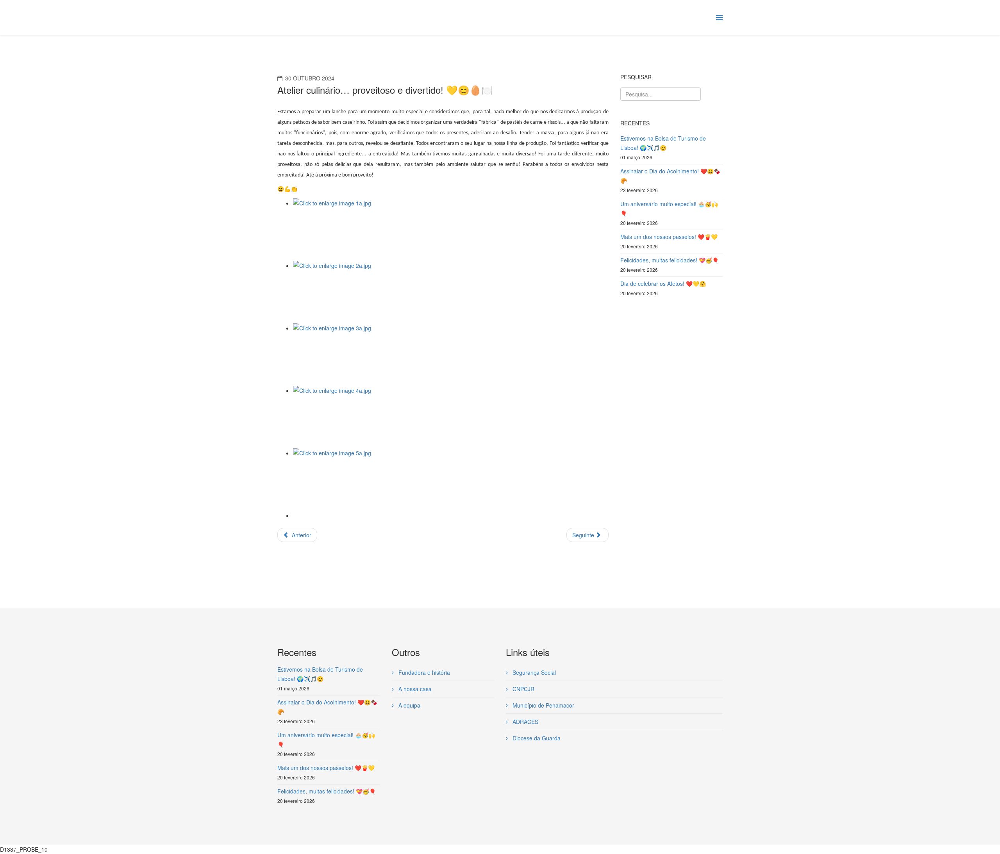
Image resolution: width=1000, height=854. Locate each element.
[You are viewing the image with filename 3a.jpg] (451, 354)
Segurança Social (533, 672)
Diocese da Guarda (536, 738)
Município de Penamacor (542, 705)
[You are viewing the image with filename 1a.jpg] (451, 229)
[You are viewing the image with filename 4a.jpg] (451, 417)
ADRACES (524, 722)
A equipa (408, 705)
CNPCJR (522, 689)
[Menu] (719, 17)
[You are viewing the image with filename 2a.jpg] (451, 292)
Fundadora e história (423, 672)
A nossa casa (414, 689)
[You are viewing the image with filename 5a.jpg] (451, 479)
